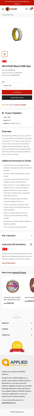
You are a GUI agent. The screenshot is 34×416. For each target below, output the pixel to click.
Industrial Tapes (19, 272)
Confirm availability (20, 104)
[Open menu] (3, 9)
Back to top (17, 317)
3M (9, 120)
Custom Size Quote (17, 97)
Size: (7, 82)
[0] (30, 9)
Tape (8, 117)
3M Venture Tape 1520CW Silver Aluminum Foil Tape (12, 298)
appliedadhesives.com (9, 402)
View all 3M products (8, 263)
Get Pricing (17, 92)
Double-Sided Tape (7, 15)
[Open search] (27, 9)
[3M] (17, 61)
